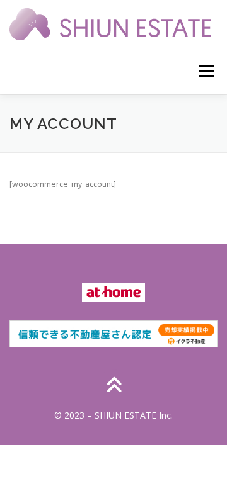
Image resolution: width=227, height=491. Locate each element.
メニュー (206, 70)
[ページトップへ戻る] (113, 386)
